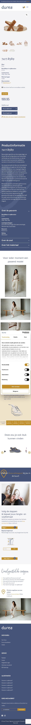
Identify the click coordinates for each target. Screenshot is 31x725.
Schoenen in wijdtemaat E (7, 680)
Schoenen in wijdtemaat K (7, 687)
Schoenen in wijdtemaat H (7, 685)
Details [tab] (15, 337)
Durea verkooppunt (16, 473)
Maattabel (4, 657)
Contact (3, 660)
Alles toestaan (15, 386)
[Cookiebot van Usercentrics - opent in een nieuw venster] (22, 333)
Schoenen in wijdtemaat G (7, 683)
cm (14, 549)
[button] (26, 14)
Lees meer (4, 93)
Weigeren (15, 391)
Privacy (7, 721)
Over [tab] (25, 337)
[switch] (27, 369)
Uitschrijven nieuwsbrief (7, 665)
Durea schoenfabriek (6, 642)
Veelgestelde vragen (6, 662)
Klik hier (28, 1)
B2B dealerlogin (5, 667)
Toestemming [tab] (5, 337)
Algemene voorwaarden (15, 721)
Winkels (3, 644)
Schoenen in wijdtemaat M (7, 690)
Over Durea (4, 640)
